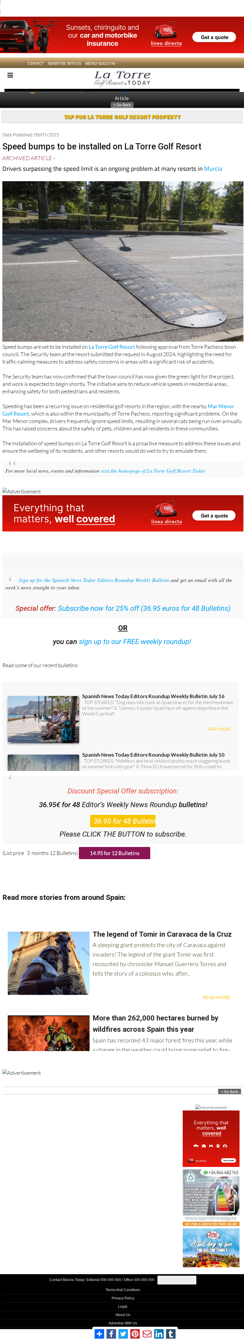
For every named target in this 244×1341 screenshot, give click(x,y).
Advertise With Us (123, 1323)
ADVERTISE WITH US (64, 63)
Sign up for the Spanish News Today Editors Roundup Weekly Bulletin (94, 579)
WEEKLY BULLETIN (100, 63)
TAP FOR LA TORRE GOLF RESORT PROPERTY (122, 116)
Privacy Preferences (177, 1280)
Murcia (213, 168)
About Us (122, 1315)
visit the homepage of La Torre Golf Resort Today (153, 470)
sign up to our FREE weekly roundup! (135, 642)
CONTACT (35, 63)
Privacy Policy (123, 1298)
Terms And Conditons (123, 1290)
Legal (122, 1306)
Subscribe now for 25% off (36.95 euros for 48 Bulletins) (144, 608)
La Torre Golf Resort (112, 346)
